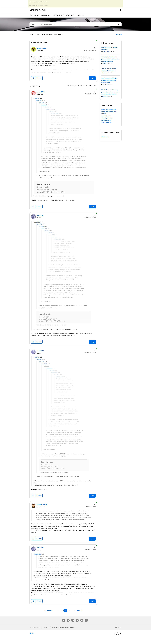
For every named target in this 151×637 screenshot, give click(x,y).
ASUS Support (105, 137)
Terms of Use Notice (35, 627)
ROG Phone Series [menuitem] (57, 15)
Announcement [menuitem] (34, 15)
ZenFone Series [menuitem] (45, 15)
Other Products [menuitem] (70, 15)
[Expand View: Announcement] (39, 15)
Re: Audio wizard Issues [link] (57, 34)
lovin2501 (36, 98)
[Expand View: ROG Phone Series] (63, 15)
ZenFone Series (39, 34)
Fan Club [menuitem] (80, 15)
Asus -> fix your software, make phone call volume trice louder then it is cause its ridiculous (110, 59)
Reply (92, 78)
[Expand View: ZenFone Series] (50, 15)
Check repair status (106, 118)
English (31, 34)
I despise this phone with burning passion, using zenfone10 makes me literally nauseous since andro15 (110, 92)
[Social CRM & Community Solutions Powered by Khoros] (117, 633)
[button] (33, 78)
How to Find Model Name (108, 109)
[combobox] (82, 24)
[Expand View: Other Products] (75, 15)
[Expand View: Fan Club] (83, 15)
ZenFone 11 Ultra (105, 51)
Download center (106, 120)
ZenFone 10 (104, 63)
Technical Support (106, 122)
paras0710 (39, 100)
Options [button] (118, 34)
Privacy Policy (46, 627)
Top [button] (32, 633)
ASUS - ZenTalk (38, 10)
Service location (105, 116)
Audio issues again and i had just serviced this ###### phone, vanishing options (109, 80)
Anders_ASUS (37, 554)
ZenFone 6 (47, 34)
